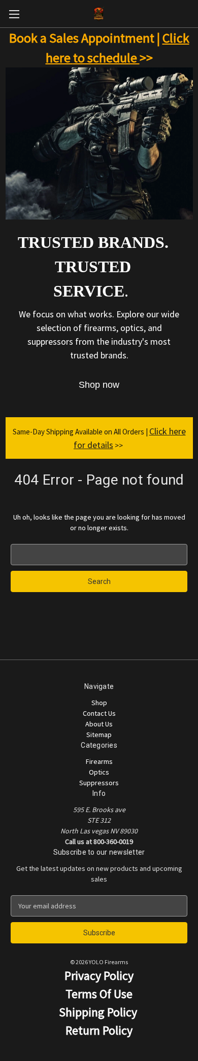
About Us (99, 723)
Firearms (99, 761)
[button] (99, 385)
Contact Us (99, 713)
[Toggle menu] (14, 14)
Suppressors (99, 782)
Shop (99, 702)
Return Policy (99, 1030)
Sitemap (99, 734)
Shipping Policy (99, 1012)
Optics (99, 772)
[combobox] (99, 554)
